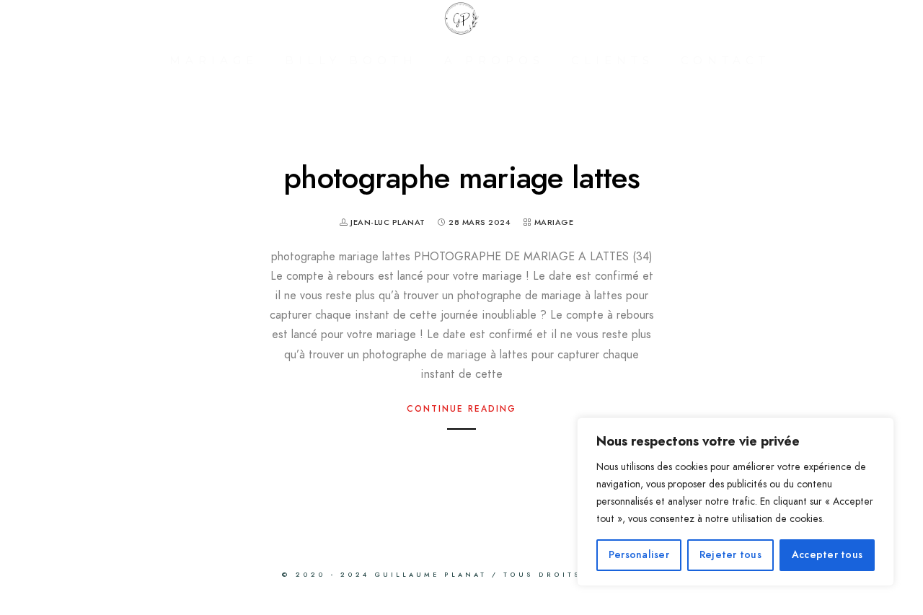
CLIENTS (612, 60)
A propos (494, 60)
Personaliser (639, 555)
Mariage (554, 222)
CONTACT (725, 60)
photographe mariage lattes (461, 178)
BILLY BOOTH (351, 60)
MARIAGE (213, 60)
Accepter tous (827, 555)
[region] (735, 501)
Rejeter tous (730, 555)
